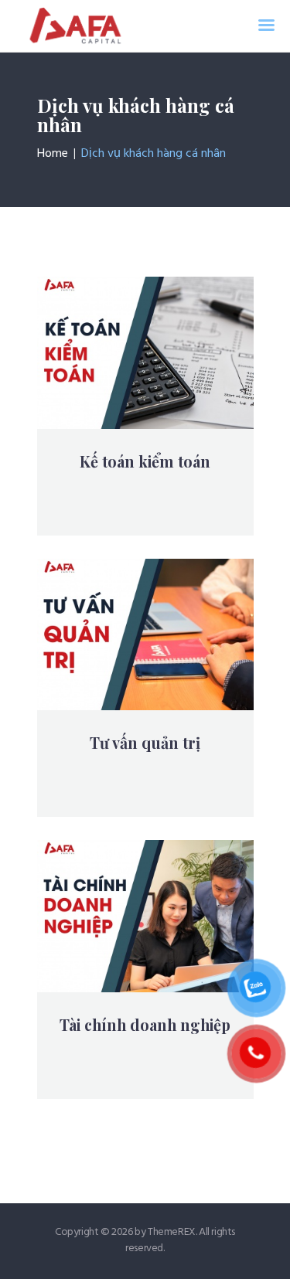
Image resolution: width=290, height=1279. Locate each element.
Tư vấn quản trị (145, 742)
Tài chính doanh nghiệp (145, 1024)
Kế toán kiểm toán (145, 461)
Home (52, 154)
